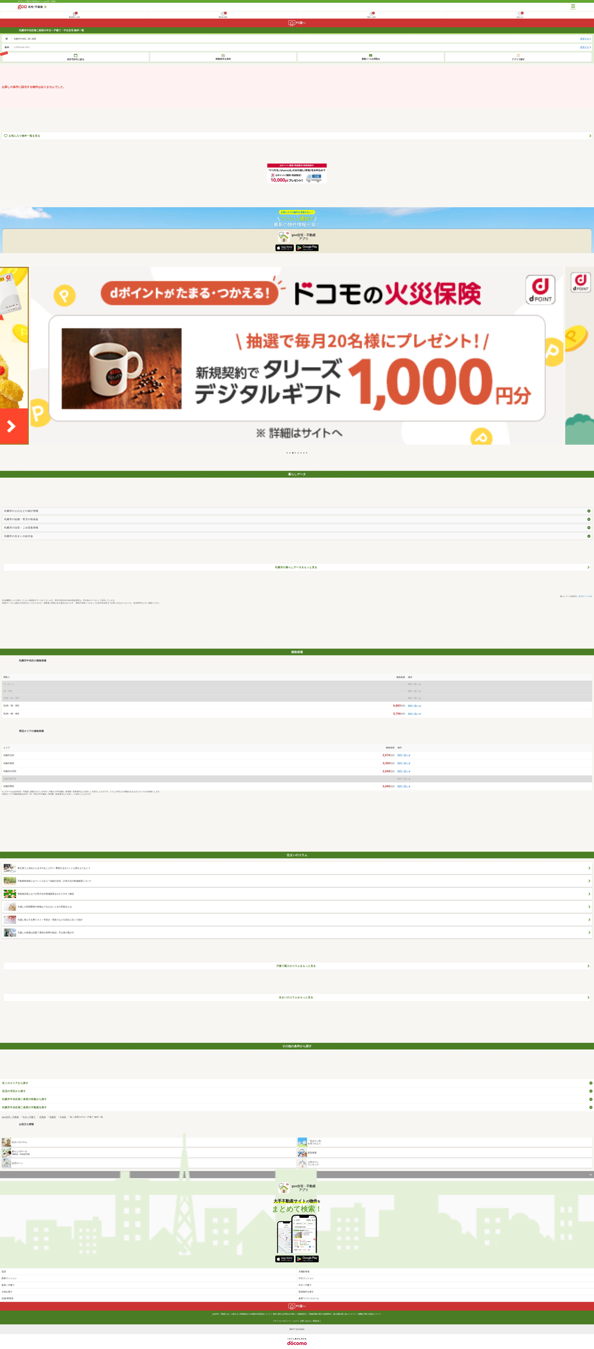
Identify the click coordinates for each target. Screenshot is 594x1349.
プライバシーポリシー (281, 1321)
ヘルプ (294, 1321)
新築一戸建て (8, 1285)
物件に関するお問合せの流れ (284, 1314)
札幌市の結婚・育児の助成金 (21, 519)
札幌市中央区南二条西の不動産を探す (24, 1107)
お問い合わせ (305, 1321)
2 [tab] (290, 453)
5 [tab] (298, 453)
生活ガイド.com (585, 596)
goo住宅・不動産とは (220, 1314)
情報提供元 (301, 1314)
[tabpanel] (297, 358)
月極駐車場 (304, 1271)
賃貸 (4, 1271)
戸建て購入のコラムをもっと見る (296, 965)
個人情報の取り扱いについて (344, 1314)
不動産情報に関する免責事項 (319, 1314)
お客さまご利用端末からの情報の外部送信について (250, 1314)
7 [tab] (304, 453)
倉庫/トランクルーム (309, 1298)
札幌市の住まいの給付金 (18, 536)
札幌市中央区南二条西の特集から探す (24, 1099)
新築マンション (9, 1278)
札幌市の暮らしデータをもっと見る (296, 567)
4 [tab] (295, 453)
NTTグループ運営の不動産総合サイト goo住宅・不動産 (37, 1)
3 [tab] (293, 453)
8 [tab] (307, 453)
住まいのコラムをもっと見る (296, 997)
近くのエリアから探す (15, 1083)
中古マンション (306, 1278)
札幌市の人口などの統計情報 (21, 510)
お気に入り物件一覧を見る (24, 135)
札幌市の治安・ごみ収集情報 (21, 527)
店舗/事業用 (7, 1298)
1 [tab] (287, 453)
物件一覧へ (413, 705)
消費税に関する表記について (369, 1314)
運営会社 (316, 1321)
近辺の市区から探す (14, 1091)
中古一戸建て (305, 1285)
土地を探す (7, 1291)
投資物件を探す (306, 1291)
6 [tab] (301, 453)
